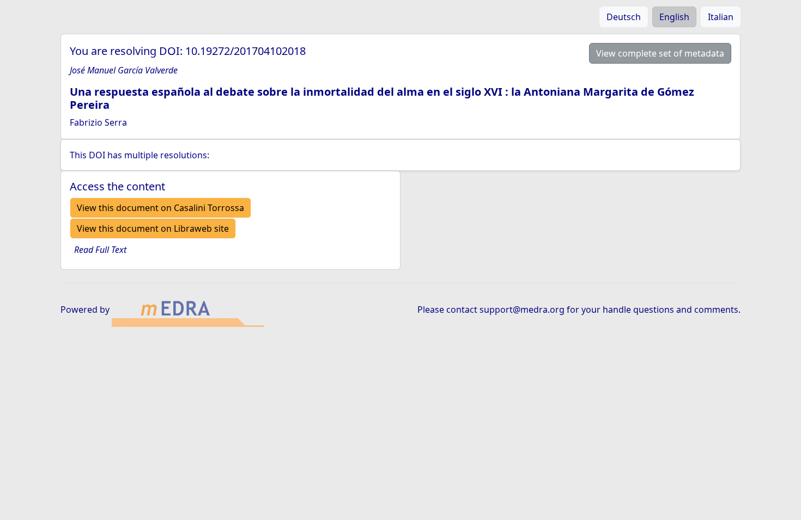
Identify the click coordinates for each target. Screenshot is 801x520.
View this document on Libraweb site (153, 228)
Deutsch (623, 17)
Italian (720, 17)
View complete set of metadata (660, 53)
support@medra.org (522, 309)
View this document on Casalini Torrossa (160, 208)
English (674, 17)
